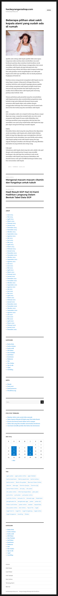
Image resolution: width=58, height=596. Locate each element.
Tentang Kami (10, 583)
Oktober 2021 (11, 283)
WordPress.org (11, 390)
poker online (23, 504)
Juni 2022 (10, 266)
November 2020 (12, 306)
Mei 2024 (10, 217)
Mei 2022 (10, 268)
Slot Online (10, 363)
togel (8, 367)
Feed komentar (11, 388)
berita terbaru (11, 346)
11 (13, 451)
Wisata (27, 514)
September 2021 (12, 285)
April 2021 (10, 295)
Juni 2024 (10, 215)
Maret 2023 (10, 246)
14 (30, 451)
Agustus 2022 (11, 261)
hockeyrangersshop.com (19, 9)
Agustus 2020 (11, 312)
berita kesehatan (11, 479)
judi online (9, 495)
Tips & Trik (30, 507)
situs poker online (11, 507)
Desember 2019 (12, 329)
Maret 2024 (10, 221)
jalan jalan (35, 492)
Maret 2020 (10, 323)
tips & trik (10, 365)
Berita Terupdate (21, 482)
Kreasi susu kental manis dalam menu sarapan (21, 421)
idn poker (29, 488)
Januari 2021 (11, 302)
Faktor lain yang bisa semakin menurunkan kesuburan (23, 423)
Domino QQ (34, 485)
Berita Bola (10, 344)
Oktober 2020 (11, 308)
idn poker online (11, 492)
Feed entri (10, 386)
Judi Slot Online (11, 498)
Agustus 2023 (11, 236)
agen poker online (20, 476)
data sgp (15, 485)
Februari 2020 (11, 325)
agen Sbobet (32, 476)
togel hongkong (27, 511)
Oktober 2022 (11, 257)
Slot (8, 361)
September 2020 (12, 310)
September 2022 (12, 259)
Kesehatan (39, 498)
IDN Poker (10, 350)
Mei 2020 (10, 319)
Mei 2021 (10, 293)
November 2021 (12, 280)
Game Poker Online (12, 488)
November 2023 (12, 229)
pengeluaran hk (11, 501)
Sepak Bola (37, 504)
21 (30, 454)
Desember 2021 (11, 278)
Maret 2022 (10, 272)
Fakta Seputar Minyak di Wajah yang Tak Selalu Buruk (23, 419)
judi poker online (27, 495)
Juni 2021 (10, 291)
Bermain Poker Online (34, 482)
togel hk (18, 511)
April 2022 (10, 270)
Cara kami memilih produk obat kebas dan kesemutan (23, 425)
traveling (20, 514)
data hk (8, 485)
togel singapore (11, 514)
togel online (37, 511)
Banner (8, 586)
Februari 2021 (11, 300)
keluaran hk (21, 498)
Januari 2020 (11, 327)
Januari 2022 (11, 276)
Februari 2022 (11, 274)
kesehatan (10, 357)
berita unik (22, 166)
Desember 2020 (12, 304)
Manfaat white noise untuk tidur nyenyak (19, 417)
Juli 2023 (10, 238)
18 (14, 454)
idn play (22, 488)
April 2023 (10, 244)
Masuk (9, 384)
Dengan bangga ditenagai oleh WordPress (29, 591)
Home (8, 564)
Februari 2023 (11, 249)
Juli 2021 (9, 289)
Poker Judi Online (11, 504)
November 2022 (12, 255)
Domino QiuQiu (24, 485)
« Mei (13, 460)
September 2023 (12, 234)
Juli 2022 (10, 263)
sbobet (30, 504)
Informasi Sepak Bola (24, 492)
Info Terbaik (11, 352)
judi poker (17, 495)
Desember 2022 (12, 253)
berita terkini (10, 482)
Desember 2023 (12, 227)
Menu (49, 10)
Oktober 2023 (11, 232)
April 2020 (10, 321)
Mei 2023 (10, 242)
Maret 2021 (10, 297)
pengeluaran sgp (23, 501)
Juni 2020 (10, 316)
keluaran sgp (30, 498)
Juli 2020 (10, 314)
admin (9, 166)
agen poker (9, 476)
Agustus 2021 (11, 287)
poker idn (38, 501)
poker (31, 501)
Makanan (10, 359)
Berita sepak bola (23, 479)
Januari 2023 (11, 251)
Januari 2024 (11, 225)
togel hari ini (10, 511)
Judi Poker (10, 354)
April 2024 (10, 219)
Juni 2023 (10, 240)
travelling (10, 369)
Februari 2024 (11, 223)
